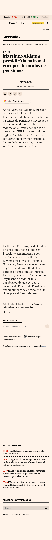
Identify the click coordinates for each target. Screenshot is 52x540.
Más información (9, 340)
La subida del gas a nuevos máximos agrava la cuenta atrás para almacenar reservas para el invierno (24, 474)
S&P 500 (26, 17)
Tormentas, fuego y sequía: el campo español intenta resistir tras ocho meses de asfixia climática (24, 485)
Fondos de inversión (34, 44)
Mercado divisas (17, 44)
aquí (44, 346)
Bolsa (5, 44)
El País (45, 29)
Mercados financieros (12, 327)
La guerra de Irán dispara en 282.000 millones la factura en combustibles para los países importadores (25, 462)
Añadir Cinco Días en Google (18, 101)
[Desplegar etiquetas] (47, 326)
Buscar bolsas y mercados (17, 500)
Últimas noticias (12, 446)
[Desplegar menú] (5, 23)
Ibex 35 (7, 17)
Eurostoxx (15, 514)
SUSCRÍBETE (38, 23)
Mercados (11, 37)
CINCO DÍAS (26, 82)
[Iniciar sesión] (47, 23)
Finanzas (27, 327)
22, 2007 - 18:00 (26, 86)
